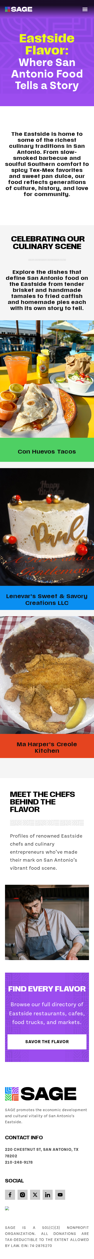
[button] (85, 9)
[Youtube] (60, 1195)
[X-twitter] (35, 1195)
